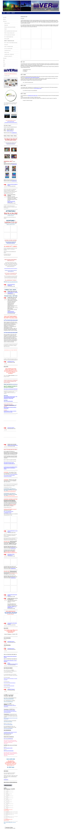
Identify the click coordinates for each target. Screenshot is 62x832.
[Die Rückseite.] (14, 175)
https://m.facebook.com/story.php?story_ (10, 396)
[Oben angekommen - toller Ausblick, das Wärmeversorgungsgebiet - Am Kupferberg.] (14, 116)
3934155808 (12, 397)
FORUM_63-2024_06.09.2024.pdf (12, 445)
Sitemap (11, 827)
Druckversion (8, 827)
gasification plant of (32, 95)
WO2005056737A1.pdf (11, 361)
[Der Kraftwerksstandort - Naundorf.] (7, 109)
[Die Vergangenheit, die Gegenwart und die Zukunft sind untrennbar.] (14, 150)
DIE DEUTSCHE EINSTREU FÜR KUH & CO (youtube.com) (10, 268)
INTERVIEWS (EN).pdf (11, 648)
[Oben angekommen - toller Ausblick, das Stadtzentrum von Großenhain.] (7, 116)
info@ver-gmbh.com (10, 130)
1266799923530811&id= (7, 397)
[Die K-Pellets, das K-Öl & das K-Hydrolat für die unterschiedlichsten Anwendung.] (7, 150)
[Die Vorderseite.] (7, 175)
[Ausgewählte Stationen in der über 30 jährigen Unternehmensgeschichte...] (11, 82)
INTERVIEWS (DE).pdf (11, 641)
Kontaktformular (14, 132)
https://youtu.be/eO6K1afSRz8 (8, 401)
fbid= (16, 396)
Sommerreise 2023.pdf (11, 427)
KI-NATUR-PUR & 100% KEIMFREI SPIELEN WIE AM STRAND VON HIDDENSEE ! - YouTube (10, 468)
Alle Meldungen (6, 779)
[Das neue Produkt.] (14, 168)
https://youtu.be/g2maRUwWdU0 (8, 750)
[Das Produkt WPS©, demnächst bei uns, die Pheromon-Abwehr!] (14, 156)
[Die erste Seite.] (7, 168)
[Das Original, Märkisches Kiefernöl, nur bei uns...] (7, 156)
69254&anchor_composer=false (8, 398)
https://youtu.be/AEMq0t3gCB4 (8, 738)
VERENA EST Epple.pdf (11, 689)
